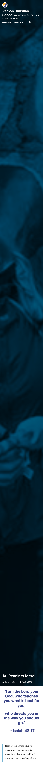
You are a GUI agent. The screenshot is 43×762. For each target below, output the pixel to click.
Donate (5, 23)
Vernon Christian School (15, 13)
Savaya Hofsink (11, 682)
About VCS (18, 23)
